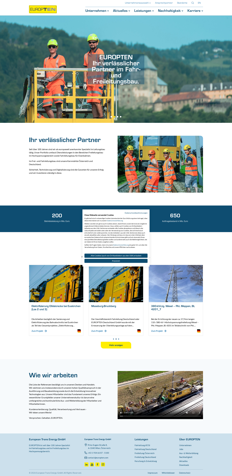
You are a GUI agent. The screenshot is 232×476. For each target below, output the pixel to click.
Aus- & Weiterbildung (188, 453)
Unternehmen (96, 11)
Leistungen (143, 11)
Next (207, 305)
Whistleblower (168, 473)
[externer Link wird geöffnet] (86, 463)
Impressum (152, 473)
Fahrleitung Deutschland (145, 449)
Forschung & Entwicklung (146, 461)
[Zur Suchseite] (193, 3)
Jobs (181, 449)
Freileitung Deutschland (145, 457)
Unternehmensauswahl (137, 2)
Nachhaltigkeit (170, 11)
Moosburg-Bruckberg (103, 306)
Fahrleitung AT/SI (142, 445)
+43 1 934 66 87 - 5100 (98, 453)
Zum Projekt (37, 331)
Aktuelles (120, 11)
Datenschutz (184, 473)
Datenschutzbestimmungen (136, 213)
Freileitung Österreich (144, 453)
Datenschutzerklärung (115, 221)
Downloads (184, 465)
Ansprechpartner (164, 2)
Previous (25, 305)
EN (199, 2)
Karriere (194, 11)
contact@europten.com (98, 457)
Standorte (182, 2)
